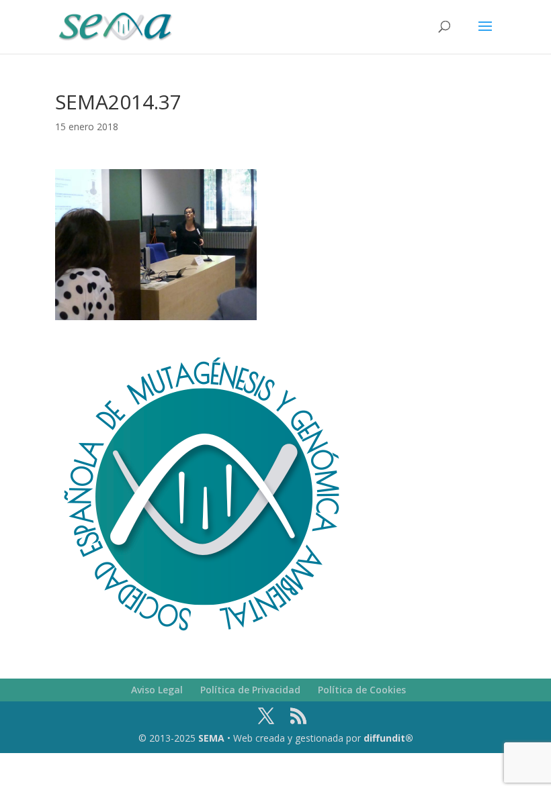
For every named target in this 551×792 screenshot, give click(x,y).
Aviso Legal (157, 689)
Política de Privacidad (250, 689)
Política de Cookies (362, 689)
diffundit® (388, 738)
